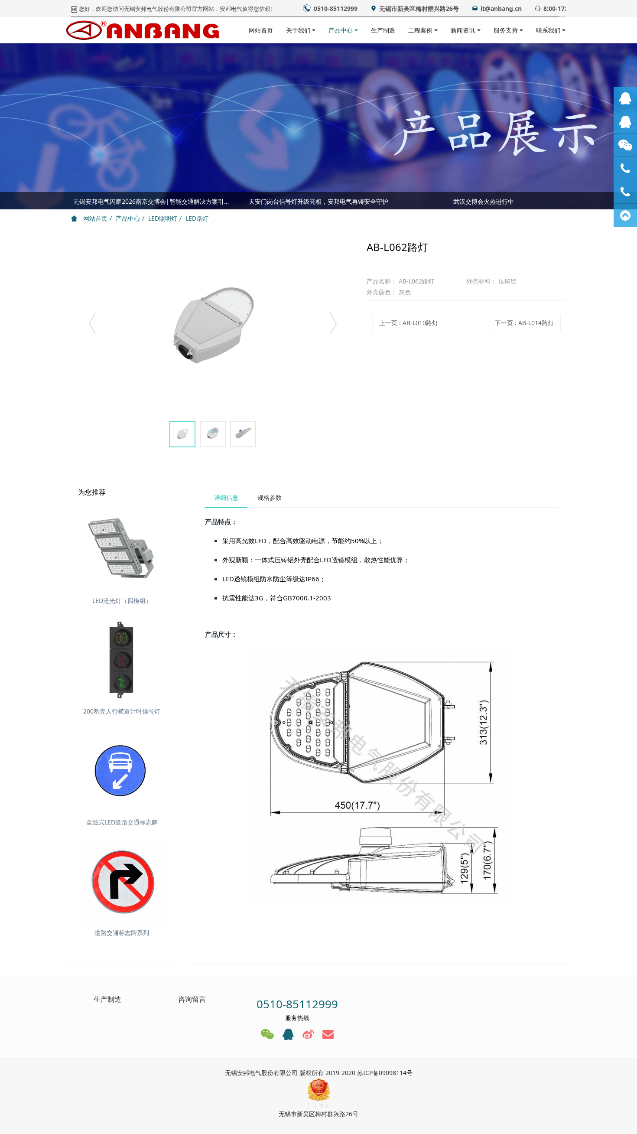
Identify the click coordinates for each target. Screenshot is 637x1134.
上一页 (408, 323)
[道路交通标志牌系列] (122, 881)
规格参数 (269, 497)
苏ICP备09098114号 (385, 1073)
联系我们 (548, 30)
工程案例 (420, 30)
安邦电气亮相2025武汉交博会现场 (153, 203)
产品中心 (340, 30)
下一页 (524, 323)
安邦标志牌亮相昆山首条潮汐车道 (483, 203)
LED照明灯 (162, 218)
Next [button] (562, 200)
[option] (213, 327)
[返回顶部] (625, 215)
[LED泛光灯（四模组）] (122, 549)
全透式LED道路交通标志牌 (122, 822)
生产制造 (383, 30)
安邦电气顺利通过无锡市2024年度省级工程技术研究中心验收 (318, 203)
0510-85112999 (297, 1004)
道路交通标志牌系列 (121, 933)
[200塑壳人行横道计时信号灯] (122, 660)
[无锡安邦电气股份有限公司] (142, 30)
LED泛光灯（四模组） (122, 600)
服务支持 (506, 30)
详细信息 (226, 497)
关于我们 (298, 30)
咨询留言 (192, 999)
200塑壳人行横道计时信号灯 (121, 711)
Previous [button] (75, 200)
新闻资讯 (463, 30)
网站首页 (261, 30)
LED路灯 (196, 218)
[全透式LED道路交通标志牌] (122, 771)
